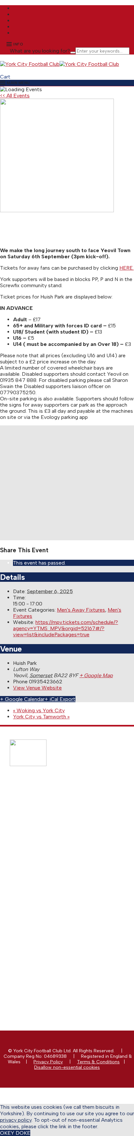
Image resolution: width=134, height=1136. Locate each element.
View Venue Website (37, 688)
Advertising (35, 874)
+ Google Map (96, 675)
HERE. (126, 268)
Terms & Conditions (98, 1062)
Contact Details (39, 918)
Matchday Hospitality (45, 880)
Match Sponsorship (43, 858)
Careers (31, 951)
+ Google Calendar (22, 699)
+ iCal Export (60, 699)
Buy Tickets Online (42, 803)
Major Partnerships (42, 852)
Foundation (35, 945)
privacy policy (16, 1120)
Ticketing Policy (39, 814)
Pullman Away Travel (44, 820)
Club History (36, 929)
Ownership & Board (44, 934)
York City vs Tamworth (41, 717)
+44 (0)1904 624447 (48, 972)
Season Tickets (39, 809)
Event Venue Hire (40, 891)
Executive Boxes (40, 885)
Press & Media (38, 923)
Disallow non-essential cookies (67, 1067)
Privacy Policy (48, 1062)
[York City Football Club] (30, 64)
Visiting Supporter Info (46, 831)
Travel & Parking (40, 825)
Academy (33, 940)
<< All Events (15, 95)
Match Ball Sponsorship (48, 863)
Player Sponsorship (43, 869)
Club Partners (37, 896)
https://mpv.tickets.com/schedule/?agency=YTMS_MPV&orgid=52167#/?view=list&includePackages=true (65, 628)
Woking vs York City (39, 710)
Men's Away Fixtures (81, 610)
